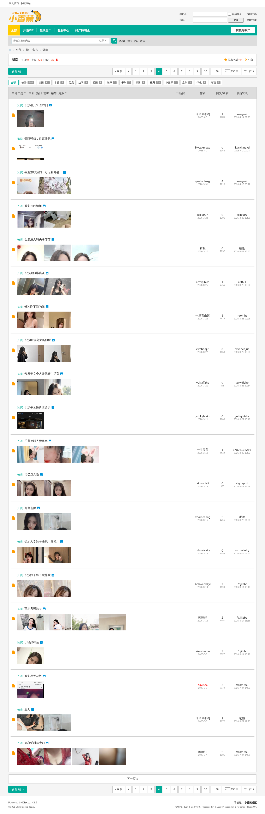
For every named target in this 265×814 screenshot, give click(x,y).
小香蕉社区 (10, 50)
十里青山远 (202, 315)
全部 (14, 30)
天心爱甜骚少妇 (34, 743)
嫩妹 (142, 40)
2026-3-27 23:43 (242, 251)
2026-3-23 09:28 (242, 318)
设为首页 (14, 3)
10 (205, 71)
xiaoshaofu (203, 651)
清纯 (129, 40)
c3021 (242, 282)
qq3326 (203, 684)
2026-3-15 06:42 (242, 553)
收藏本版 (235, 59)
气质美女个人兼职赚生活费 (41, 373)
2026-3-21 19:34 (242, 385)
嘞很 (242, 517)
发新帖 (17, 71)
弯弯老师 (30, 508)
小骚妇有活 (31, 642)
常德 (58, 82)
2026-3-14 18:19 (242, 654)
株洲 (155, 82)
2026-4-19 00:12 (242, 184)
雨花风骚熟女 (33, 608)
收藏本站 (26, 3)
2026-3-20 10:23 (242, 453)
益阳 (82, 82)
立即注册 (252, 19)
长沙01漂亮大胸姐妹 (37, 340)
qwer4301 (242, 684)
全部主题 (17, 93)
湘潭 (111, 82)
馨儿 (27, 709)
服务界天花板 (33, 676)
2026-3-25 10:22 (242, 285)
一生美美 (202, 449)
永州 (186, 82)
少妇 (135, 40)
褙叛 (203, 248)
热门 (39, 93)
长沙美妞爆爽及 (34, 273)
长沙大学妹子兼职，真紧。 (41, 541)
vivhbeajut (202, 349)
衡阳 (44, 82)
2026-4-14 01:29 (242, 117)
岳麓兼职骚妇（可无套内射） (43, 172)
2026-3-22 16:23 (242, 352)
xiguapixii (203, 483)
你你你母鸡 (202, 114)
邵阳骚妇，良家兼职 (37, 138)
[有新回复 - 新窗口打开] (14, 115)
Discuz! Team (28, 807)
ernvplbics (202, 282)
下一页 (248, 71)
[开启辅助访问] (256, 3)
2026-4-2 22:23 (242, 150)
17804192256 (242, 449)
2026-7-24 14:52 (242, 688)
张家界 (171, 82)
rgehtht (242, 315)
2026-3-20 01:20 (242, 520)
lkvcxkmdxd (202, 147)
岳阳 (97, 82)
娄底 (71, 82)
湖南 (45, 49)
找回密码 (252, 14)
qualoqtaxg (202, 181)
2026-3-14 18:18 (242, 587)
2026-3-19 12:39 (242, 486)
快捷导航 (242, 30)
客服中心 (63, 30)
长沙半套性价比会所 (37, 407)
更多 (61, 93)
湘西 (215, 82)
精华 (54, 93)
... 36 (216, 71)
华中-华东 (32, 49)
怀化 (201, 82)
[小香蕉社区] (24, 16)
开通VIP (28, 30)
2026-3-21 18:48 (242, 419)
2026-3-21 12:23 (242, 721)
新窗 (182, 93)
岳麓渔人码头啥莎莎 (37, 239)
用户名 (183, 14)
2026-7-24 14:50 (242, 755)
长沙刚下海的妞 (34, 306)
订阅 (250, 59)
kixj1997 (202, 214)
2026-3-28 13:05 (242, 218)
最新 (31, 93)
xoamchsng (202, 517)
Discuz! (26, 802)
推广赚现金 (82, 30)
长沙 (27, 82)
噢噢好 (202, 617)
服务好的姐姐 (33, 205)
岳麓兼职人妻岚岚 (36, 440)
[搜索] (114, 41)
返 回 (120, 71)
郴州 (125, 82)
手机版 (238, 802)
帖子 (101, 40)
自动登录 (237, 14)
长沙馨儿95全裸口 (36, 105)
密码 (181, 19)
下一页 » (132, 778)
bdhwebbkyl (203, 584)
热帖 (46, 93)
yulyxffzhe (202, 382)
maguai (242, 114)
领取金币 (45, 30)
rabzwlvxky (203, 550)
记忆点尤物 (31, 474)
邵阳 (140, 82)
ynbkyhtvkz (202, 416)
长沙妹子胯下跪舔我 (37, 575)
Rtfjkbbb (242, 584)
